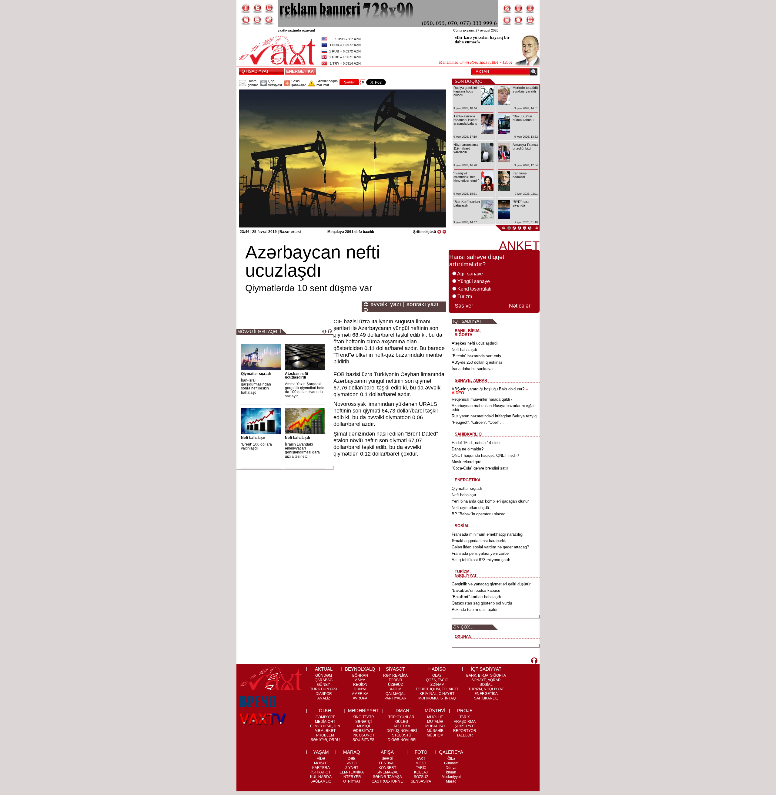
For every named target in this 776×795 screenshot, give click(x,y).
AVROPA (360, 698)
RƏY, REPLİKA (395, 675)
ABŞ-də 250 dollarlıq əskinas (477, 362)
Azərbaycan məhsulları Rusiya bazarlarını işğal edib (493, 407)
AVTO (351, 763)
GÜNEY (323, 684)
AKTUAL (324, 669)
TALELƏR (465, 735)
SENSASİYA (421, 781)
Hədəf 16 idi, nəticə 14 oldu (476, 442)
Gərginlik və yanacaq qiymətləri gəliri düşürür (491, 584)
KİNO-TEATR (363, 717)
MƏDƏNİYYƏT (363, 710)
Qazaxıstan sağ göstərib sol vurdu (482, 603)
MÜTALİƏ (435, 721)
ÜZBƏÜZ (395, 684)
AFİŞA (387, 752)
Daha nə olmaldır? (467, 449)
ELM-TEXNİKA (352, 772)
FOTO (421, 752)
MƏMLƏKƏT (325, 731)
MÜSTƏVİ (435, 710)
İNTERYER (352, 777)
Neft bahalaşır (253, 438)
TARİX (465, 717)
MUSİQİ (363, 726)
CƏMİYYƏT (325, 717)
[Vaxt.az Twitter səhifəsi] (257, 8)
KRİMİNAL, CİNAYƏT (437, 694)
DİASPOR (324, 694)
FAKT (420, 758)
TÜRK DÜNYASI (323, 689)
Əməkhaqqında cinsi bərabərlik (479, 540)
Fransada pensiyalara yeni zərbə (480, 553)
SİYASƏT (395, 669)
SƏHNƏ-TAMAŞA (387, 777)
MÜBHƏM (435, 735)
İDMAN (401, 710)
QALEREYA (451, 752)
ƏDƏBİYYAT (363, 731)
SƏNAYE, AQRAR (486, 680)
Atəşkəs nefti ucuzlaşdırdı (296, 375)
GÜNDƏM (323, 675)
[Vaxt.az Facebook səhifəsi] (246, 8)
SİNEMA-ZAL (387, 772)
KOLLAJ (421, 772)
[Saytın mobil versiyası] (518, 8)
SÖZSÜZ (421, 777)
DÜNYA (360, 689)
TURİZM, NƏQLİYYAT (486, 689)
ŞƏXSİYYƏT (464, 726)
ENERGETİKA (301, 71)
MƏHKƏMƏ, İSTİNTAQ (437, 698)
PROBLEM (325, 735)
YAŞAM (321, 752)
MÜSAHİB (435, 731)
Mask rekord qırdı (467, 462)
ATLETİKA (401, 726)
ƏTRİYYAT (351, 781)
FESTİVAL (387, 763)
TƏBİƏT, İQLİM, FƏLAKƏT (437, 689)
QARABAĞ (324, 680)
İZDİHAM (437, 684)
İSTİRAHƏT (320, 772)
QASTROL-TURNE (387, 781)
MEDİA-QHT (325, 721)
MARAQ (351, 752)
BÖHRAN (360, 675)
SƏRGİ (387, 758)
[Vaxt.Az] (530, 20)
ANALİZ (323, 698)
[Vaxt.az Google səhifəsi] (269, 8)
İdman (451, 772)
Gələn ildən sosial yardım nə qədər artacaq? (490, 547)
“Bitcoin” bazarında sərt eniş (476, 356)
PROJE (465, 710)
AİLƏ (321, 758)
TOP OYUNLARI (401, 717)
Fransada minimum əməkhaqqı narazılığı (487, 534)
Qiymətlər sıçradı (256, 374)
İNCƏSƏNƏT (363, 735)
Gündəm (451, 763)
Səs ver (464, 306)
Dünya (451, 768)
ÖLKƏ (325, 710)
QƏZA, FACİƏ (437, 680)
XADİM (395, 689)
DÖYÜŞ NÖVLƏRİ (401, 731)
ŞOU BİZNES (363, 740)
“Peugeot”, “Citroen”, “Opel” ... (478, 422)
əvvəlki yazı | (387, 304)
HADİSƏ (437, 669)
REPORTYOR (464, 731)
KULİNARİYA (321, 777)
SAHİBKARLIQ (486, 698)
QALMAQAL (396, 694)
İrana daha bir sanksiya (472, 368)
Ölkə (451, 758)
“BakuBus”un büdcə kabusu (476, 590)
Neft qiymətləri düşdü (470, 507)
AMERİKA (360, 694)
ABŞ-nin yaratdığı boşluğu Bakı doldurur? (490, 391)
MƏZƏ (421, 763)
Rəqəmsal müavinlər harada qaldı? (482, 399)
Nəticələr (519, 306)
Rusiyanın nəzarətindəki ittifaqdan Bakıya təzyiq (494, 416)
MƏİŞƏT (321, 763)
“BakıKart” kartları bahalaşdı (476, 597)
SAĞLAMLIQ (320, 781)
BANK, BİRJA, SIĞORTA (486, 675)
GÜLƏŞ (401, 721)
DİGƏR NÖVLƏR (402, 740)
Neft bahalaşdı (297, 438)
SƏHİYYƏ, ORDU (325, 740)
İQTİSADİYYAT (254, 71)
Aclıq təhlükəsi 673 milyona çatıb (481, 560)
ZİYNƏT (351, 768)
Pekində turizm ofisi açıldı (474, 609)
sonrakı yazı (422, 304)
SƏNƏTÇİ (363, 721)
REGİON (360, 684)
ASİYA (360, 680)
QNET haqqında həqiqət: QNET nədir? (485, 455)
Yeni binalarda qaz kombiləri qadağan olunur (490, 501)
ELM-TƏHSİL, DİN (325, 726)
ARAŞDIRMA (465, 721)
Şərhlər (349, 82)
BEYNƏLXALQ (360, 669)
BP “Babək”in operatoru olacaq (478, 514)
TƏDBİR (395, 680)
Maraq (451, 781)
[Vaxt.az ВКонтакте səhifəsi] (257, 20)
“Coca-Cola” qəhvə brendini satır (480, 468)
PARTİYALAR (395, 698)
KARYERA (321, 768)
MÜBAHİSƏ (435, 726)
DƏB (352, 758)
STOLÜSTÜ (401, 735)
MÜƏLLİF (435, 717)
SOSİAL (486, 684)
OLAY (437, 675)
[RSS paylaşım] (507, 8)
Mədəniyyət (451, 777)
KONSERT (387, 768)
